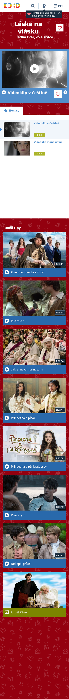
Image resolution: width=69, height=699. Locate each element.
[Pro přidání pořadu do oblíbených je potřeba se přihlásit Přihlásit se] (59, 27)
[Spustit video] (34, 69)
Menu (61, 6)
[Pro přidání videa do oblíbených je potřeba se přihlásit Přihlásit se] (58, 94)
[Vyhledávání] (32, 6)
